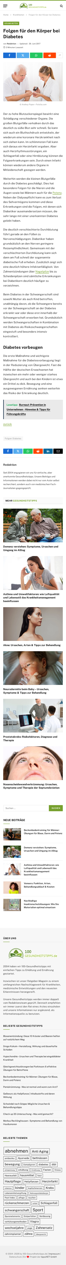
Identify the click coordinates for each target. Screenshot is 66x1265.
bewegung (12, 1164)
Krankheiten (11, 23)
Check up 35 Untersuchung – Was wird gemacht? (28, 1114)
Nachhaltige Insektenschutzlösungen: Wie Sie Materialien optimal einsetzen (41, 904)
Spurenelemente (12, 1216)
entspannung (10, 1170)
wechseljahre (14, 1228)
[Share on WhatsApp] (36, 55)
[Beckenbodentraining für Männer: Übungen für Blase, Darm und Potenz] (12, 834)
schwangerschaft (17, 1210)
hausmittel (27, 1175)
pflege (22, 1197)
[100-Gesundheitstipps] (33, 6)
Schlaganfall (49, 1203)
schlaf (35, 1204)
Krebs (50, 1188)
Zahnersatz (44, 1228)
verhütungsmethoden (16, 1221)
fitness (57, 1170)
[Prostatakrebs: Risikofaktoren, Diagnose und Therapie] (33, 716)
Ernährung (36, 1170)
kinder (20, 1188)
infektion (8, 1188)
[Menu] (5, 6)
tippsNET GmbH (49, 1257)
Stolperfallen (30, 1216)
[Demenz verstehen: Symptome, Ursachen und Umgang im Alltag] (33, 525)
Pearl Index (10, 1197)
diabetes (43, 1164)
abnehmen (16, 1151)
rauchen (32, 1197)
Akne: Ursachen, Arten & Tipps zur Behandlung (32, 645)
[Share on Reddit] (49, 55)
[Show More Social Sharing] (60, 55)
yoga (29, 1228)
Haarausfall (11, 1175)
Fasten (47, 1170)
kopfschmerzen (35, 1188)
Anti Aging (40, 1152)
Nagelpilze (42, 271)
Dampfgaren (29, 1164)
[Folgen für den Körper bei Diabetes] (33, 81)
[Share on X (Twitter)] (23, 55)
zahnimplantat (13, 1234)
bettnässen (40, 1158)
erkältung (23, 1170)
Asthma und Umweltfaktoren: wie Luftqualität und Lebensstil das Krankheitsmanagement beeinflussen (31, 598)
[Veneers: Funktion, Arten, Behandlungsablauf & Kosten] (12, 887)
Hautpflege (13, 1181)
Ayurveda (23, 1158)
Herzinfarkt (50, 1181)
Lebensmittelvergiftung (15, 1193)
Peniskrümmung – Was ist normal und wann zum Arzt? (30, 1087)
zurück (7, 424)
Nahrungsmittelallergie (39, 1193)
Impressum (54, 1254)
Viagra (34, 1221)
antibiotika (9, 1158)
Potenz (57, 192)
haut (39, 1175)
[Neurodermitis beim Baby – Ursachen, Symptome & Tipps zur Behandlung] (33, 668)
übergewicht (41, 1234)
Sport (38, 1210)
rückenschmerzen (17, 1203)
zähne (29, 1234)
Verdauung (44, 1216)
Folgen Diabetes (13, 438)
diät (54, 1164)
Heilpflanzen (31, 1181)
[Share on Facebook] (9, 55)
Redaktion (11, 44)
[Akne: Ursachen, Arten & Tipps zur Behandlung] (33, 624)
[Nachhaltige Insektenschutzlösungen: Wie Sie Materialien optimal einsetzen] (12, 905)
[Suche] (61, 6)
